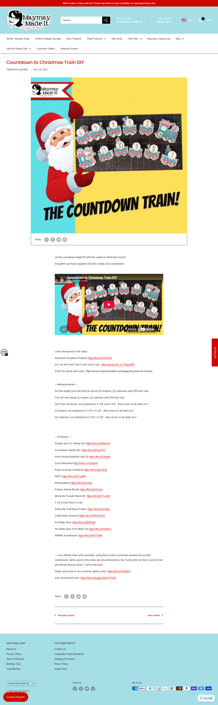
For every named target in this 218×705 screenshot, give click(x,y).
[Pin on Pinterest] (52, 239)
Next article (154, 615)
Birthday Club (13, 663)
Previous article (66, 615)
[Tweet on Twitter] (58, 239)
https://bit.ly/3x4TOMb (90, 535)
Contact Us (60, 649)
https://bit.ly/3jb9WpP (84, 522)
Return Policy (61, 663)
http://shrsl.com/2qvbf (86, 463)
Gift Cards (117, 38)
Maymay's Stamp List (158, 38)
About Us (11, 649)
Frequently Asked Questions (69, 654)
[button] (215, 353)
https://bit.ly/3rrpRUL (100, 529)
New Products (74, 38)
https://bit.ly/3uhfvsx (81, 483)
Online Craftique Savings (48, 38)
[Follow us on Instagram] (81, 688)
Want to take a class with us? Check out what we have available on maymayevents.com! (109, 3)
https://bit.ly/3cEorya (91, 489)
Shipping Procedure (64, 659)
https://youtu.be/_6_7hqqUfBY (118, 364)
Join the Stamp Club (16, 48)
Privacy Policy (13, 654)
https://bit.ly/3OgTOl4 (93, 450)
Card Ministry (13, 668)
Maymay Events (69, 48)
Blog (178, 38)
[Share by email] (65, 239)
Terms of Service (15, 659)
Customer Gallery (46, 48)
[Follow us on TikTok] (93, 688)
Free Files (133, 38)
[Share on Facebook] (46, 239)
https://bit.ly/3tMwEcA (98, 443)
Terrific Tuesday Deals (18, 38)
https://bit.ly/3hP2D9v (100, 358)
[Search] (106, 20)
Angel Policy (60, 668)
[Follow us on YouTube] (87, 688)
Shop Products (94, 38)
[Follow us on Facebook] (75, 688)
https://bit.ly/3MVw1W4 (92, 515)
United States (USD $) (18, 683)
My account (164, 21)
